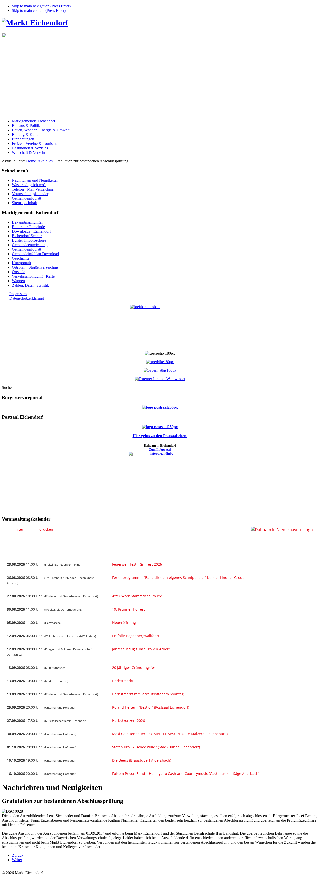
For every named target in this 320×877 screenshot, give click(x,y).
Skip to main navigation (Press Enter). (42, 6)
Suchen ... (10, 387)
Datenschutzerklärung (27, 298)
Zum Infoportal (160, 449)
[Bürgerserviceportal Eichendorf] (160, 407)
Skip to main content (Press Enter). (39, 10)
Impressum (18, 294)
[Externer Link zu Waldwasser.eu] (160, 379)
